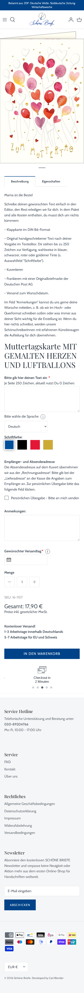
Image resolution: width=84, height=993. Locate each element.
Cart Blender (56, 978)
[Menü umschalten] (4, 19)
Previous (13, 679)
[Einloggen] (70, 19)
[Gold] (48, 445)
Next (71, 679)
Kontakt (9, 769)
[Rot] (35, 445)
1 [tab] (42, 167)
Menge (9, 572)
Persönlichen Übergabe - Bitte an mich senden (45, 498)
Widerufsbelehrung (18, 826)
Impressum (12, 818)
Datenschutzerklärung (20, 811)
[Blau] (9, 445)
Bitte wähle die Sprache (23, 416)
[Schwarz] (22, 445)
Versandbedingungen (19, 833)
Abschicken (20, 905)
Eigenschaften (51, 181)
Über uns (11, 776)
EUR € (13, 967)
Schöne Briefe (22, 978)
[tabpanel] (42, 96)
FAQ (7, 762)
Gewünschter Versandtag (23, 551)
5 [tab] (53, 686)
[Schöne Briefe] (42, 20)
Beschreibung (20, 181)
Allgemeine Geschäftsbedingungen (29, 804)
